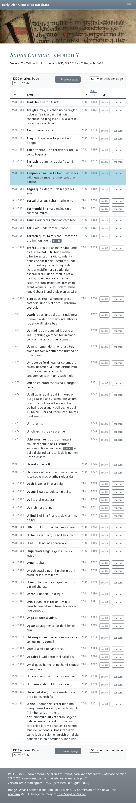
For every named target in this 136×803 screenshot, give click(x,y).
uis (57, 291)
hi (64, 535)
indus (73, 721)
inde (73, 261)
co (60, 256)
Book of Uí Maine (59, 790)
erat (57, 278)
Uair (30, 508)
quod (45, 383)
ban (59, 173)
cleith (52, 351)
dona (51, 346)
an (47, 713)
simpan (47, 177)
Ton (29, 150)
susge (47, 551)
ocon (60, 351)
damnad (53, 330)
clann (50, 123)
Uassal (31, 464)
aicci (40, 649)
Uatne (31, 492)
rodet (43, 319)
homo (31, 669)
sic (40, 730)
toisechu (35, 476)
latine (49, 508)
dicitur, (31, 278)
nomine (58, 299)
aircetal (56, 448)
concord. (118, 102)
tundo (55, 102)
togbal (39, 563)
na (46, 515)
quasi (37, 177)
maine (60, 209)
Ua (29, 472)
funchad (32, 213)
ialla (67, 119)
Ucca (30, 649)
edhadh (32, 739)
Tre (38, 252)
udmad (69, 351)
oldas (44, 472)
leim (69, 201)
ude (55, 339)
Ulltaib (44, 323)
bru (29, 240)
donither (69, 676)
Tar (29, 228)
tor (69, 161)
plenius (65, 291)
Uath (30, 484)
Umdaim (33, 684)
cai (41, 535)
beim (53, 114)
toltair (53, 201)
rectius (60, 274)
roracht (70, 236)
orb (64, 692)
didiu (41, 274)
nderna (73, 726)
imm (74, 367)
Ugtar (31, 626)
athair (69, 472)
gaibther (52, 335)
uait (42, 492)
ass (59, 692)
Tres (64, 283)
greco (67, 299)
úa (71, 476)
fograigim (42, 154)
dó (63, 453)
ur (58, 363)
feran (61, 717)
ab (34, 383)
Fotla (69, 274)
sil (43, 403)
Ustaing (32, 637)
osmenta (63, 439)
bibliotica (54, 303)
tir (50, 256)
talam (31, 367)
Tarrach (32, 161)
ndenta (67, 256)
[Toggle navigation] (129, 4)
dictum (31, 265)
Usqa (30, 551)
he (51, 130)
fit (64, 161)
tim (43, 173)
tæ (39, 130)
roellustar (60, 412)
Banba (71, 287)
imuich (43, 213)
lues (61, 602)
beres (38, 697)
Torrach (32, 236)
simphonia (62, 177)
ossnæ (40, 457)
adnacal (56, 543)
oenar (50, 649)
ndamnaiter (39, 339)
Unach (31, 571)
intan (63, 730)
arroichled (33, 726)
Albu (66, 248)
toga (41, 138)
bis (67, 138)
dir (39, 734)
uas (43, 637)
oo (36, 472)
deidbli (73, 708)
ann (29, 193)
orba (30, 697)
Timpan (32, 173)
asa (73, 692)
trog (48, 119)
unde (44, 228)
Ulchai (31, 535)
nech (50, 571)
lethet (53, 110)
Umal (30, 665)
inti (72, 138)
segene (71, 717)
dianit (46, 399)
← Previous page (67, 79)
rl (67, 261)
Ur (28, 363)
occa (30, 355)
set (62, 138)
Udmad (32, 330)
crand (66, 330)
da (65, 110)
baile (30, 453)
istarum (32, 283)
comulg (65, 339)
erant (30, 287)
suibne (54, 730)
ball (33, 407)
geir (57, 551)
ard (56, 575)
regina (48, 278)
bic (64, 704)
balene (31, 721)
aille (41, 500)
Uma (30, 676)
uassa (43, 464)
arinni (41, 220)
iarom (45, 726)
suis (63, 551)
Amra (73, 315)
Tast (30, 130)
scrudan (63, 444)
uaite (50, 431)
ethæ (61, 431)
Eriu (42, 248)
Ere (49, 287)
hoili (60, 535)
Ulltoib (70, 319)
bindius (31, 182)
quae (40, 278)
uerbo (46, 102)
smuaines (48, 444)
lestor (57, 704)
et (54, 287)
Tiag (30, 138)
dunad (38, 355)
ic (45, 114)
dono (46, 730)
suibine (50, 734)
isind (66, 315)
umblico (52, 684)
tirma (49, 209)
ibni (46, 708)
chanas (41, 586)
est (39, 265)
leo (58, 403)
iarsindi (48, 412)
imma (40, 642)
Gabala (38, 291)
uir (61, 676)
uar (41, 594)
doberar (32, 114)
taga (56, 138)
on (35, 138)
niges (58, 582)
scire (73, 291)
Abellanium (69, 399)
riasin (62, 201)
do (37, 323)
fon (66, 721)
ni (73, 626)
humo (47, 665)
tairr (50, 236)
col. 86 (104, 248)
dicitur (31, 252)
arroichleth (63, 734)
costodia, (33, 303)
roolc (64, 228)
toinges (52, 637)
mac (55, 472)
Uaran (31, 594)
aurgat (71, 383)
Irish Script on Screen (71, 794)
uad (44, 657)
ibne (30, 730)
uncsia (43, 618)
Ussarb (31, 692)
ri (48, 270)
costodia (32, 307)
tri (51, 252)
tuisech (60, 606)
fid (33, 520)
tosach (31, 606)
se (61, 649)
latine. (56, 665)
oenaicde (33, 261)
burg (30, 399)
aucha (59, 383)
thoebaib (33, 119)
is (28, 123)
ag (44, 265)
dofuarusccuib (36, 717)
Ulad (30, 543)
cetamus (67, 363)
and (54, 515)
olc (37, 228)
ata (57, 649)
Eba (32, 412)
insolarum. (54, 283)
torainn (58, 150)
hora (41, 508)
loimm (59, 527)
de (62, 407)
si (54, 291)
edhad (54, 726)
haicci (65, 657)
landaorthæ (35, 376)
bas (41, 315)
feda (30, 387)
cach (66, 220)
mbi (71, 704)
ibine (50, 721)
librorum (70, 303)
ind (60, 220)
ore (51, 582)
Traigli (31, 110)
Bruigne (60, 265)
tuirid (30, 734)
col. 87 (104, 464)
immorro (64, 394)
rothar (52, 228)
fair (41, 114)
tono (30, 154)
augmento (47, 626)
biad (73, 220)
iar (69, 606)
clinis (38, 669)
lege (30, 291)
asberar (32, 274)
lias (29, 335)
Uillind (31, 515)
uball (69, 403)
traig (42, 110)
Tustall (31, 201)
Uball (30, 394)
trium (42, 283)
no (61, 110)
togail (51, 265)
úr (28, 371)
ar (47, 138)
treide (38, 363)
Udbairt (32, 657)
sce (39, 484)
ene (56, 713)
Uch (29, 383)
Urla (30, 602)
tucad (37, 403)
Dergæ (31, 270)
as (40, 256)
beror (51, 657)
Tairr (30, 220)
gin (29, 586)
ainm (57, 399)
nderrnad (54, 739)
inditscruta (49, 453)
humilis (65, 665)
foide (57, 252)
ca (75, 637)
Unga (30, 618)
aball (46, 394)
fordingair (50, 363)
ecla (29, 166)
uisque (58, 594)
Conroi (31, 319)
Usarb (31, 315)
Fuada (59, 270)
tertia (64, 278)
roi (58, 346)
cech (43, 367)
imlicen (65, 684)
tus (46, 201)
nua (49, 367)
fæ (52, 697)
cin (67, 209)
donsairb (54, 319)
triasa (64, 346)
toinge (31, 642)
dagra (48, 189)
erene (41, 721)
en (46, 594)
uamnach (48, 161)
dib (55, 256)
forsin (63, 335)
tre (47, 261)
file (43, 448)
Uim (29, 423)
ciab (39, 602)
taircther (52, 220)
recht (57, 236)
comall (49, 642)
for (52, 602)
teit (71, 346)
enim (71, 283)
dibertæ (32, 256)
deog (30, 708)
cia (67, 270)
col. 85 (104, 102)
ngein (46, 240)
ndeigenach (34, 610)
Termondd (34, 209)
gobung (40, 335)
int (63, 472)
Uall (29, 500)
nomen (42, 346)
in (76, 346)
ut (38, 692)
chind (30, 575)
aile (64, 543)
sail (52, 173)
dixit (44, 692)
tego (32, 143)
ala (52, 270)
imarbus (39, 416)
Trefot (31, 248)
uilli (41, 515)
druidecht (56, 261)
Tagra (31, 189)
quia (59, 161)
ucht (53, 439)
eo (39, 383)
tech (72, 535)
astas (45, 130)
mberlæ (37, 713)
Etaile (38, 399)
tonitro (40, 150)
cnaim (69, 515)
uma (39, 423)
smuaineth (34, 444)
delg (60, 484)
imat (50, 484)
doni (63, 626)
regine (39, 287)
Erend (48, 291)
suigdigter (53, 492)
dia (65, 114)
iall (54, 119)
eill (37, 412)
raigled (72, 110)
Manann (53, 248)
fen (69, 626)
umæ (69, 173)
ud (42, 330)
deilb (67, 492)
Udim (30, 346)
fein (60, 114)
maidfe (42, 270)
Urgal (30, 563)
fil (49, 464)
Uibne (31, 704)
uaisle (69, 637)
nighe (61, 571)
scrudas (32, 448)
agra (66, 189)
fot (44, 252)
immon (37, 240)
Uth (29, 527)
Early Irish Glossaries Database (26, 4)
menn (66, 252)
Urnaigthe (34, 582)
